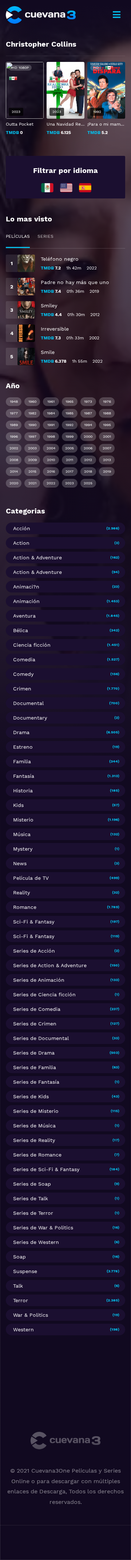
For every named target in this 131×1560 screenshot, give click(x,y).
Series (45, 236)
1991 (51, 424)
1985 (70, 413)
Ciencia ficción (32, 645)
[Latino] (47, 187)
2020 (13, 483)
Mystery (22, 849)
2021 (32, 483)
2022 (51, 483)
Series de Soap (32, 1184)
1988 (107, 413)
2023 (69, 483)
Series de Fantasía (36, 1082)
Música (22, 834)
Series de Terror (33, 1213)
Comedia (24, 659)
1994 (88, 424)
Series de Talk (30, 1198)
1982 (32, 413)
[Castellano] (85, 187)
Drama (21, 732)
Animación (26, 601)
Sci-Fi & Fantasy (33, 922)
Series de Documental (41, 1038)
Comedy (23, 674)
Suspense (25, 1271)
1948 (14, 401)
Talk (18, 1286)
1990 (32, 424)
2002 (13, 448)
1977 (14, 413)
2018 (88, 471)
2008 (13, 459)
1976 (107, 401)
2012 (88, 459)
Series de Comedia (36, 1009)
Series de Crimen (34, 1024)
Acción (21, 528)
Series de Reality (34, 1140)
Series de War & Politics (43, 1227)
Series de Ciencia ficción (44, 994)
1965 (70, 401)
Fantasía (23, 776)
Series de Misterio (36, 1111)
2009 (32, 459)
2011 (69, 459)
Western (23, 1329)
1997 (32, 436)
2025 (88, 483)
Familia (22, 761)
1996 (14, 436)
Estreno (23, 747)
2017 (70, 471)
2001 (107, 436)
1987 (88, 413)
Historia (23, 790)
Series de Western (36, 1242)
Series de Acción (34, 951)
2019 (107, 471)
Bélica (20, 630)
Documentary (30, 718)
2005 (69, 448)
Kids (18, 805)
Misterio (23, 820)
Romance (24, 907)
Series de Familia (34, 1067)
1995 (107, 424)
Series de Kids (31, 1096)
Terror (20, 1300)
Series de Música (34, 1125)
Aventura (24, 616)
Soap (19, 1257)
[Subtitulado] (66, 187)
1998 (51, 436)
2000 (88, 436)
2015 (32, 471)
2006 (88, 448)
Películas (18, 236)
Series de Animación (38, 980)
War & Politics (30, 1315)
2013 (107, 459)
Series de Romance (37, 1155)
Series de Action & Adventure (50, 965)
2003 (32, 448)
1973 (88, 401)
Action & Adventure (37, 557)
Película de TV (31, 878)
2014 (14, 471)
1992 (70, 424)
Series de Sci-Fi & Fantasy (46, 1169)
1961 (51, 401)
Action (21, 543)
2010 (51, 459)
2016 (51, 471)
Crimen (22, 689)
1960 (32, 401)
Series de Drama (34, 1053)
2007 (107, 448)
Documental (28, 703)
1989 (14, 424)
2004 (51, 448)
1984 (51, 413)
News (20, 863)
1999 (70, 436)
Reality (21, 892)
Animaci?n (26, 587)
